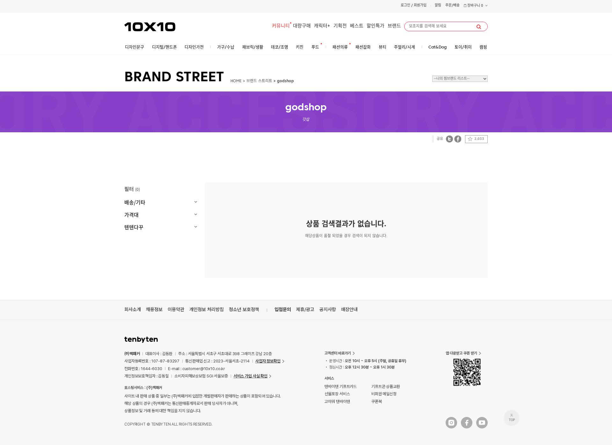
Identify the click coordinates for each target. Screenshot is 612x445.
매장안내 (349, 309)
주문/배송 (452, 5)
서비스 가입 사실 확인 (250, 376)
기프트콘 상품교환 (385, 386)
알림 (438, 5)
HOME (236, 81)
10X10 (149, 26)
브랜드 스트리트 (259, 81)
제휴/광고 (305, 309)
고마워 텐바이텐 (337, 401)
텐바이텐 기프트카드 (340, 386)
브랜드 (394, 26)
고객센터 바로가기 (337, 353)
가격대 (131, 214)
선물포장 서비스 (337, 393)
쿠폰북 (376, 401)
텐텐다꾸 (133, 227)
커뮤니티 (281, 26)
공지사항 (327, 309)
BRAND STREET (174, 78)
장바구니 (474, 6)
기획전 (340, 26)
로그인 (405, 5)
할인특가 (375, 26)
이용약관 (176, 309)
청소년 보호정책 (244, 309)
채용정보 (154, 309)
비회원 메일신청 (384, 393)
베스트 (356, 26)
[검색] (479, 27)
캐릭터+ (322, 26)
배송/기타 (134, 202)
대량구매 (302, 26)
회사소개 (132, 309)
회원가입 (420, 5)
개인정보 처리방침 (206, 309)
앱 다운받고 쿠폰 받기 (461, 353)
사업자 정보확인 (267, 361)
